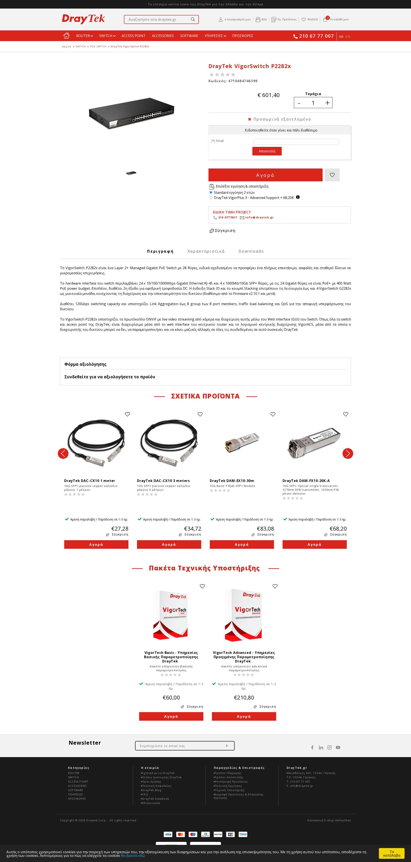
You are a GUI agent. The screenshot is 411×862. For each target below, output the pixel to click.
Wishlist (312, 19)
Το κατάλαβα (392, 853)
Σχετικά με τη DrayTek (158, 773)
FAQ (145, 794)
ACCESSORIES (163, 35)
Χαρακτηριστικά (206, 251)
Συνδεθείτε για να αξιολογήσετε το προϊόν (109, 376)
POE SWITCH (98, 46)
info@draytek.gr (259, 217)
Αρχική (66, 46)
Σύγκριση (225, 230)
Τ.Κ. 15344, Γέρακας (301, 777)
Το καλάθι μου (338, 19)
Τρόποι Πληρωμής (228, 773)
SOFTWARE (189, 35)
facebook (312, 747)
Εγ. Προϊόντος (287, 19)
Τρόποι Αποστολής (229, 777)
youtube (338, 747)
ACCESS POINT (134, 35)
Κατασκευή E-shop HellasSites (329, 820)
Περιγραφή (160, 251)
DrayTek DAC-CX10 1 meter (90, 481)
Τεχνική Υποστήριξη (229, 790)
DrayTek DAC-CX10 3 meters (164, 481)
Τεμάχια (313, 94)
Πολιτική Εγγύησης (228, 786)
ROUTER (83, 35)
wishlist (332, 175)
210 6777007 (227, 217)
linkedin (321, 747)
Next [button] (347, 453)
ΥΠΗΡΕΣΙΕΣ (214, 35)
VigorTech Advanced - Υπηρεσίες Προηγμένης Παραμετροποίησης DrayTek (244, 656)
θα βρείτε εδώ (133, 855)
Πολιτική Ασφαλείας (156, 786)
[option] (131, 114)
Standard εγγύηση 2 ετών (234, 192)
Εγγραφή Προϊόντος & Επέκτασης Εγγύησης (239, 796)
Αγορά (265, 175)
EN (347, 36)
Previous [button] (63, 453)
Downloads (251, 251)
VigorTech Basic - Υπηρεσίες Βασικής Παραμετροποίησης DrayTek (171, 656)
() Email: (217, 141)
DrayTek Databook (155, 799)
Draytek (83, 19)
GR (341, 36)
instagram (329, 747)
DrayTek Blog (151, 790)
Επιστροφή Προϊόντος (231, 781)
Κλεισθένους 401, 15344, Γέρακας (311, 773)
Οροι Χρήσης (151, 781)
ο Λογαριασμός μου (238, 19)
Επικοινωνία (151, 803)
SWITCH (105, 35)
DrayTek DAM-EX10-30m (234, 481)
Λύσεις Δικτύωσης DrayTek (162, 777)
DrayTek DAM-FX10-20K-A (307, 481)
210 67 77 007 (316, 36)
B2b (264, 19)
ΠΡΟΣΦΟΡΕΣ (242, 35)
